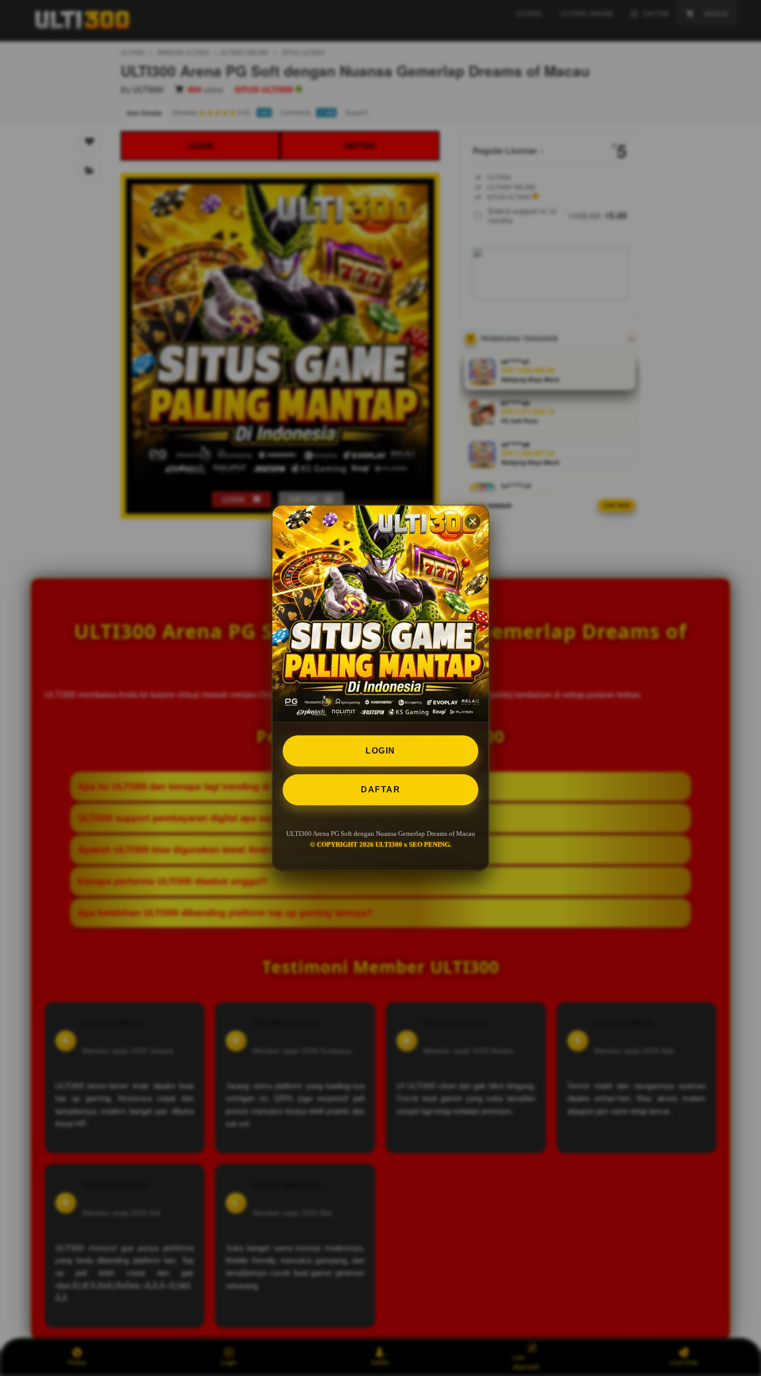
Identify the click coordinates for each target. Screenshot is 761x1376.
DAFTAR (380, 789)
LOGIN (380, 750)
